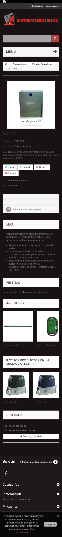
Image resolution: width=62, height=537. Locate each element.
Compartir (26, 167)
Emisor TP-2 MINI (47, 345)
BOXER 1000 (40, 402)
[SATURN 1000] (16, 385)
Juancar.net (24, 499)
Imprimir (12, 185)
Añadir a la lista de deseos (26, 209)
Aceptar (50, 524)
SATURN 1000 (11, 402)
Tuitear (10, 167)
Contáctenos (37, 6)
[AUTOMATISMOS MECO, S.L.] (31, 19)
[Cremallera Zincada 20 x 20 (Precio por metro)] (18, 326)
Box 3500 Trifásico (15, 425)
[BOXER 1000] (46, 385)
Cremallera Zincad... (14, 345)
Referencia (8, 141)
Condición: (8, 146)
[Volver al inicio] (6, 64)
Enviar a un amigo (17, 180)
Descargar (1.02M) (32, 436)
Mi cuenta (10, 506)
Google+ (43, 167)
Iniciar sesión (52, 6)
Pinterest (11, 173)
